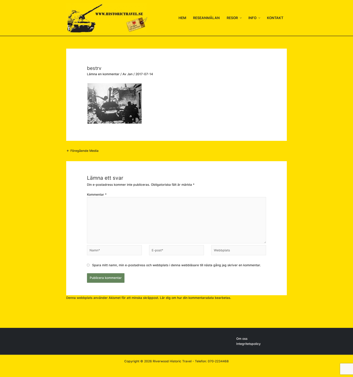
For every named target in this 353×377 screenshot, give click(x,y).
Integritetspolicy (248, 344)
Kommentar (97, 194)
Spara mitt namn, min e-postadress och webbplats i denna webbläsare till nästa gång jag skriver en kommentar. (176, 265)
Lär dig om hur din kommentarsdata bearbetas (195, 298)
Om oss (241, 339)
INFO (252, 18)
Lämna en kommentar (103, 74)
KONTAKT (275, 18)
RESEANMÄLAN (206, 18)
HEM (182, 18)
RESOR (232, 18)
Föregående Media (83, 151)
